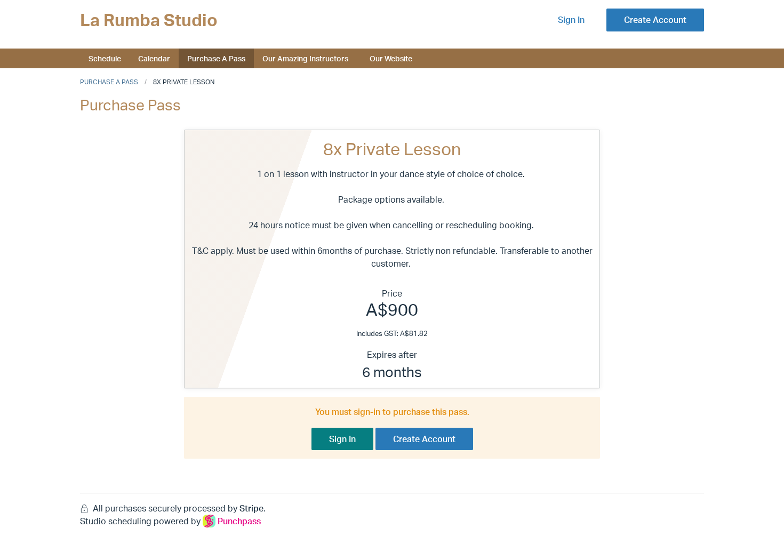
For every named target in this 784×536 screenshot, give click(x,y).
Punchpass (239, 521)
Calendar (154, 58)
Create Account (655, 19)
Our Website (391, 58)
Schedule (105, 58)
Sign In (571, 19)
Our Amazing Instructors (305, 58)
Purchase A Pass (216, 58)
